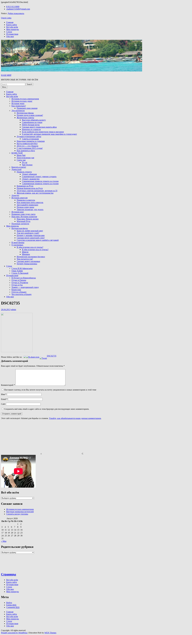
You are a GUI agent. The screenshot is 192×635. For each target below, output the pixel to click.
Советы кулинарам (30, 139)
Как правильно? (18, 106)
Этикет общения (29, 174)
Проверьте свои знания (27, 108)
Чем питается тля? (25, 259)
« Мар (3, 541)
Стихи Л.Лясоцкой (19, 273)
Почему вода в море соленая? (30, 115)
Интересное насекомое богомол (31, 257)
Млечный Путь (23, 221)
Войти (9, 602)
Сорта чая (21, 160)
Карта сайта (11, 25)
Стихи (9, 32)
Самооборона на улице (32, 122)
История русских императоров (25, 99)
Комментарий (8, 385)
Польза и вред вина (25, 207)
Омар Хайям (17, 271)
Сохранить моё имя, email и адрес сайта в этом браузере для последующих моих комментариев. (46, 409)
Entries (11, 605)
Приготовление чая (25, 158)
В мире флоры (17, 242)
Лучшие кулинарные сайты (29, 136)
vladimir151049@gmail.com (18, 9)
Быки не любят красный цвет (30, 231)
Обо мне (10, 36)
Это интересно (18, 110)
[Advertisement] (20, 438)
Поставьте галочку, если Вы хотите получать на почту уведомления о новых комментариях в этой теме (50, 390)
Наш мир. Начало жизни (28, 219)
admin (13, 309)
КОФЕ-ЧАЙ (17, 153)
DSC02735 (51, 356)
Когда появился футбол (27, 143)
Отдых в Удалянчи (19, 282)
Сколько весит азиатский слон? (31, 238)
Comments (12, 607)
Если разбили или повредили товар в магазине (43, 132)
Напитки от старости (31, 129)
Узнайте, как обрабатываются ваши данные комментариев (75, 418)
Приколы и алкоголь (26, 200)
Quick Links (6, 18)
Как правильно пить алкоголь (30, 202)
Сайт (3, 404)
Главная (9, 22)
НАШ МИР (6, 75)
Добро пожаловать (16, 13)
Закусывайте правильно (27, 205)
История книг (17, 212)
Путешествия (12, 34)
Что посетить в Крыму (21, 294)
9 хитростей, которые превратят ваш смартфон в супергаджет (49, 134)
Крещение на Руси (25, 186)
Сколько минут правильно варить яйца (39, 127)
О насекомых (17, 245)
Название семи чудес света (23, 214)
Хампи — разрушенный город (25, 287)
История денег (18, 103)
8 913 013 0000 (12, 6)
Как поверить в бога (26, 150)
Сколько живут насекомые (28, 261)
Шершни (26, 254)
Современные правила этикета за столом (40, 181)
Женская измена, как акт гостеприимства (35, 193)
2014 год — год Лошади (27, 146)
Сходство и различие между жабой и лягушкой (38, 240)
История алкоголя (19, 198)
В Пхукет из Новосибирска (23, 278)
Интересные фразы (25, 113)
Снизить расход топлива (17, 514)
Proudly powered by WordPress (14, 633)
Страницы (8, 574)
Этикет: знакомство (30, 179)
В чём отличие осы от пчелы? (30, 247)
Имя (3, 394)
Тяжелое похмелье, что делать (30, 209)
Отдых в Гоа (17, 285)
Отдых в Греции (18, 280)
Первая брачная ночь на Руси (30, 188)
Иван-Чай (21, 155)
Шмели (25, 252)
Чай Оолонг (27, 165)
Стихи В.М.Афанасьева (22, 268)
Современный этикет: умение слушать (39, 176)
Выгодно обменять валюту (34, 120)
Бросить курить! (18, 167)
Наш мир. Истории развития (24, 216)
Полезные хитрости (20, 224)
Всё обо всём (12, 27)
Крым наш (16, 290)
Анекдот (15, 195)
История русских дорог (21, 101)
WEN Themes (50, 633)
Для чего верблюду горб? (28, 233)
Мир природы (12, 29)
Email (4, 399)
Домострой (16, 169)
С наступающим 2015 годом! (30, 148)
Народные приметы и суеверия (31, 141)
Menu (4, 87)
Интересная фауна (19, 228)
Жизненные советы (25, 118)
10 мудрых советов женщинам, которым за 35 (37, 191)
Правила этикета (24, 172)
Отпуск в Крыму (19, 292)
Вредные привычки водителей (20, 512)
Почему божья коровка (27, 264)
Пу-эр (24, 162)
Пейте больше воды (31, 125)
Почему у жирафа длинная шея (30, 235)
